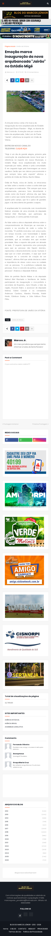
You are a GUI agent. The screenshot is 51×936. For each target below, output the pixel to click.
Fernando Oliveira (21, 744)
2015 (25, 821)
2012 (25, 811)
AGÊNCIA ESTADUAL (12, 720)
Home (5, 929)
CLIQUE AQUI (21, 149)
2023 (25, 849)
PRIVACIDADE (42, 929)
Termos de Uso (15, 932)
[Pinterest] (22, 80)
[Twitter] (17, 80)
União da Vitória (22, 46)
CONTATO (22, 929)
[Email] (27, 80)
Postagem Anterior (11, 424)
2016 (25, 825)
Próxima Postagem (39, 424)
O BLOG (13, 929)
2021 (25, 842)
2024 (25, 853)
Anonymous (18, 754)
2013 (25, 814)
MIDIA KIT (31, 929)
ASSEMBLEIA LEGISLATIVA (14, 727)
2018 (25, 832)
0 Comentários (33, 72)
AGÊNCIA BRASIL (11, 723)
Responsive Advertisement (25, 873)
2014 (25, 818)
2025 (25, 856)
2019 (25, 835)
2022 (25, 846)
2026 (25, 860)
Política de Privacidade (32, 932)
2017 (25, 828)
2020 (25, 839)
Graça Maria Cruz (21, 762)
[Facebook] (12, 80)
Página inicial (10, 46)
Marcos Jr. (20, 340)
